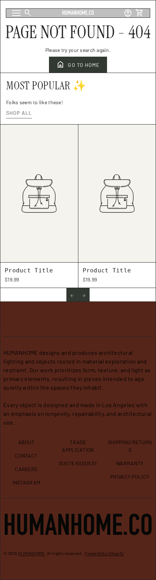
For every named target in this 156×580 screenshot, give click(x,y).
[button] (72, 295)
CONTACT (26, 456)
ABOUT (26, 442)
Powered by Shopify (104, 553)
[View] (39, 194)
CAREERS (26, 469)
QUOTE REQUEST (78, 463)
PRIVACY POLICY (129, 477)
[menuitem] (26, 445)
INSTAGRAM (26, 482)
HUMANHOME (31, 553)
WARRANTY (129, 463)
